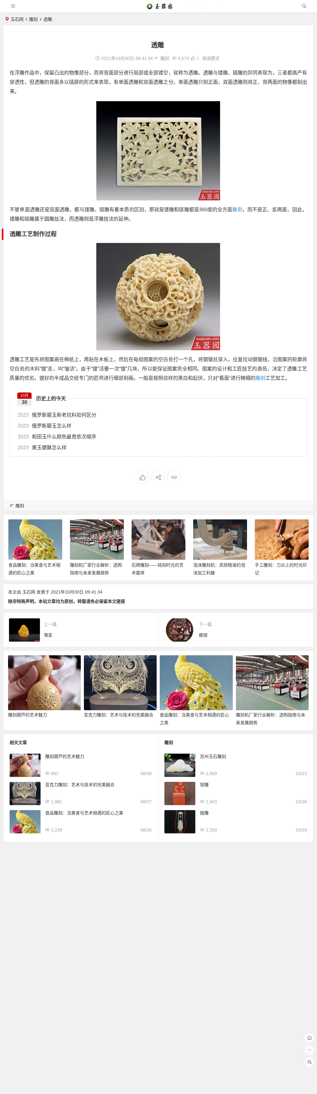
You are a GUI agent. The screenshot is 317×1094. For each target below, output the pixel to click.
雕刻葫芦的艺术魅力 (27, 714)
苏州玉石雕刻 (213, 756)
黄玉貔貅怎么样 (42, 447)
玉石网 (17, 19)
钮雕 (204, 784)
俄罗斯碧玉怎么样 (45, 425)
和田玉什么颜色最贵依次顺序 (57, 436)
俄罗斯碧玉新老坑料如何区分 (57, 415)
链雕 (204, 812)
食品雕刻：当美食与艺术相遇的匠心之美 (84, 812)
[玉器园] (158, 8)
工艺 (27, 234)
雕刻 (33, 19)
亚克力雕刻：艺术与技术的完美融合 (118, 714)
